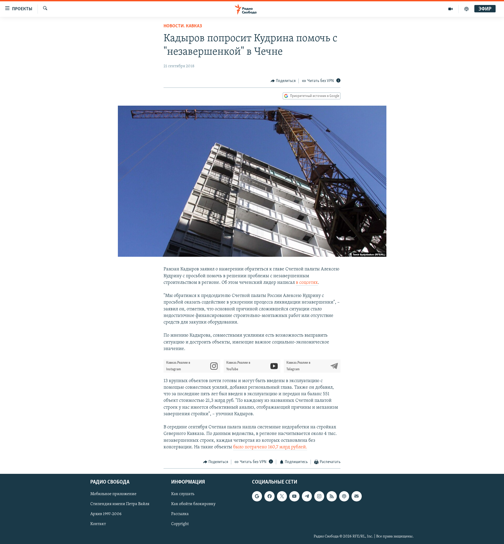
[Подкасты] (344, 496)
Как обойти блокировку (193, 504)
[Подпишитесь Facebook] (269, 496)
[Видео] (451, 9)
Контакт (98, 524)
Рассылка (180, 514)
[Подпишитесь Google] (257, 496)
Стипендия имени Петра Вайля (119, 504)
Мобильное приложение (113, 494)
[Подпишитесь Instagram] (319, 496)
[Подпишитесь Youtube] (294, 496)
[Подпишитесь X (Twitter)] (282, 496)
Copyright (180, 524)
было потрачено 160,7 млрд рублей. (270, 447)
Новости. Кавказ (183, 26)
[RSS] (332, 496)
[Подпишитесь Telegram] (307, 496)
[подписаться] (356, 496)
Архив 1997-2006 (106, 514)
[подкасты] (466, 9)
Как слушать (182, 494)
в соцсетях (307, 282)
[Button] (283, 81)
